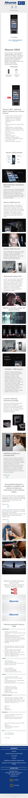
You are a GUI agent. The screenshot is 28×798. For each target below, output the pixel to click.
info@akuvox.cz (14, 776)
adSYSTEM (14, 796)
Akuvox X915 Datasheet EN (15, 40)
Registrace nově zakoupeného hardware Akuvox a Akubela (14, 763)
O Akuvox (14, 751)
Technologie (14, 755)
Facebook (16, 785)
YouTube (16, 779)
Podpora (14, 758)
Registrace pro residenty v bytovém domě (14, 760)
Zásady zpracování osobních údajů (14, 753)
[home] (10, 4)
